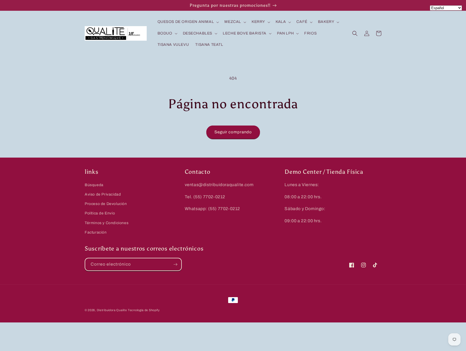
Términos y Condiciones (106, 223)
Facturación (96, 232)
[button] (187, 21)
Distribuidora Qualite (112, 310)
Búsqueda (94, 185)
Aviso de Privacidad (103, 194)
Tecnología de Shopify (144, 310)
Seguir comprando (233, 132)
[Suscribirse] (175, 264)
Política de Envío (100, 213)
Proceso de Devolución (106, 204)
